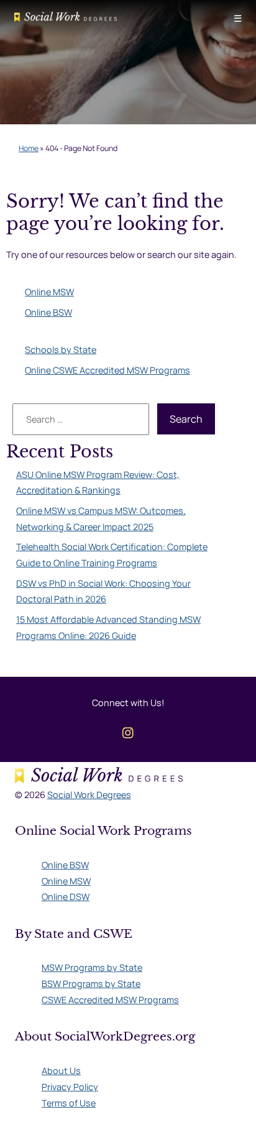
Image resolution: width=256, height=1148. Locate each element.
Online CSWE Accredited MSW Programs (107, 370)
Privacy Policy (70, 1087)
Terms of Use (69, 1103)
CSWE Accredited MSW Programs (110, 1000)
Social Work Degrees (89, 795)
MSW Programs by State (92, 967)
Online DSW (65, 896)
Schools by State (60, 350)
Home (29, 148)
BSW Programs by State (91, 984)
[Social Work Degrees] (65, 18)
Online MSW (49, 292)
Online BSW (48, 312)
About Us (61, 1071)
